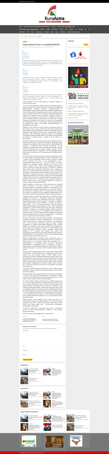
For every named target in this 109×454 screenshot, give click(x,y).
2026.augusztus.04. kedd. (57, 407)
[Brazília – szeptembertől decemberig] (24, 403)
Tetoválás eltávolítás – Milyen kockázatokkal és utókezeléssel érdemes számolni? (57, 403)
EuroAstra (25, 41)
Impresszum (62, 32)
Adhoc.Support (65, 26)
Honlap (24, 354)
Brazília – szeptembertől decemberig (35, 403)
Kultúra (81, 29)
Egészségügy (54, 29)
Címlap (20, 26)
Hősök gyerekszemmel (73, 117)
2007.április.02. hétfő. (41, 47)
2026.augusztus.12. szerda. (58, 421)
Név (24, 346)
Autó (66, 29)
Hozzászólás (26, 330)
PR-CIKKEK (47, 32)
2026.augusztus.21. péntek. (36, 373)
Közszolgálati (57, 425)
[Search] (89, 29)
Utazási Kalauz (39, 32)
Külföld (28, 29)
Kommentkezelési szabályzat (73, 32)
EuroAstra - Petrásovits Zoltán (29, 47)
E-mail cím (25, 350)
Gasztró (61, 29)
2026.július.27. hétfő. (35, 381)
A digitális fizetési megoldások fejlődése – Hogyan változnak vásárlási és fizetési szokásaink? (57, 372)
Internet (71, 29)
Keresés (71, 41)
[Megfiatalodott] (24, 380)
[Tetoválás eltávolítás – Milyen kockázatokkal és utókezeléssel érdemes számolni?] (47, 403)
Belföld (42, 29)
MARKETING (21, 32)
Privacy (56, 32)
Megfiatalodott (32, 379)
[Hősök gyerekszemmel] (47, 427)
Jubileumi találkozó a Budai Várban (34, 371)
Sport (28, 32)
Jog (76, 29)
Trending (53, 400)
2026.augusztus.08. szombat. (36, 405)
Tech (32, 32)
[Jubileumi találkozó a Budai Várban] (24, 371)
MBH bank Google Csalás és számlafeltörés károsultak (37, 26)
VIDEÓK (51, 32)
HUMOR (48, 29)
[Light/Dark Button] (86, 29)
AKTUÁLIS (53, 26)
